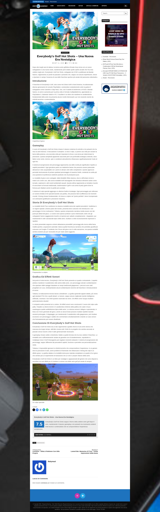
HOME (52, 5)
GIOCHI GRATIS (61, 5)
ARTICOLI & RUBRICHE (92, 5)
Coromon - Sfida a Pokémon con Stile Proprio (46, 451)
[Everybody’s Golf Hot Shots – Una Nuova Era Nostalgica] (65, 30)
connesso (44, 483)
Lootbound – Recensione (51, 1)
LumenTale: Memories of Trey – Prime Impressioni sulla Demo (84, 451)
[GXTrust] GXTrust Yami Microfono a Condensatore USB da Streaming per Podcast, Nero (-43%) (113, 66)
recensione (40, 442)
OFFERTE (104, 5)
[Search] (126, 13)
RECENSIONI (71, 5)
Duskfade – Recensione (109, 56)
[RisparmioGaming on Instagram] (77, 495)
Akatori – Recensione (109, 77)
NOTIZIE (81, 5)
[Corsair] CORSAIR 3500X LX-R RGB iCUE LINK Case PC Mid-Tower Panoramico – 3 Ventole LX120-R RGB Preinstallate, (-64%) (115, 73)
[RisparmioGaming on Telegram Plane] (82, 495)
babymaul (52, 461)
